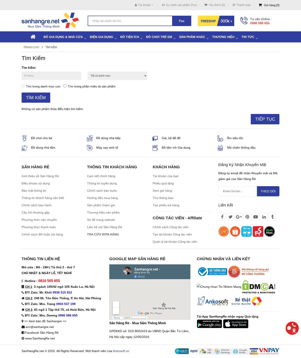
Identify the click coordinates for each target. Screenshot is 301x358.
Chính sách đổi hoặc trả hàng (42, 234)
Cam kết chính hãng (101, 176)
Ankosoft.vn (121, 351)
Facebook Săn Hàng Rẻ (42, 332)
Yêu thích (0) (216, 5)
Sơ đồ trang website (101, 220)
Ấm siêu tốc (235, 138)
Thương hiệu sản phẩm (103, 212)
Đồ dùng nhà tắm (43, 147)
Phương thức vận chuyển (39, 220)
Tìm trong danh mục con (43, 86)
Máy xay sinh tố (107, 147)
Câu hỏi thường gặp (36, 212)
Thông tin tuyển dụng (102, 183)
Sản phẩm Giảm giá (101, 205)
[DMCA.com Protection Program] (258, 286)
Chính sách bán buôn (102, 190)
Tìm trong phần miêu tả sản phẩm (91, 86)
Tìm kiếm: (29, 67)
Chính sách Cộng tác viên (171, 227)
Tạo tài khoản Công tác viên (172, 234)
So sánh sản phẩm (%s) (181, 5)
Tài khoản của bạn (166, 176)
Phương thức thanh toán (39, 227)
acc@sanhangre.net (40, 327)
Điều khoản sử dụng (36, 183)
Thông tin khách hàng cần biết (43, 198)
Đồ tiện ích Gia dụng (176, 147)
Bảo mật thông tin (34, 190)
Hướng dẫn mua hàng (102, 198)
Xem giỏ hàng (162, 190)
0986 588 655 (259, 23)
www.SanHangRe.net (40, 338)
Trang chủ (31, 47)
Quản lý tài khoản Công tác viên (175, 241)
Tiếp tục (265, 119)
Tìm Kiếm (51, 47)
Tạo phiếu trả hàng (166, 205)
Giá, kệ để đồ (171, 138)
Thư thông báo (163, 198)
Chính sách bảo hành (37, 205)
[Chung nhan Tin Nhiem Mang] (219, 286)
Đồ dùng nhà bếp (108, 138)
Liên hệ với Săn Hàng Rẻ (104, 227)
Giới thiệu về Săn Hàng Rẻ (40, 176)
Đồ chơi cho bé (41, 138)
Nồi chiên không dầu (241, 147)
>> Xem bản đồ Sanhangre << (45, 321)
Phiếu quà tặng (163, 183)
